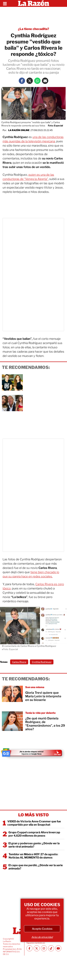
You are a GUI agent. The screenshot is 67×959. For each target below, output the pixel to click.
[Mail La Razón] (45, 81)
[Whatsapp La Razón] (37, 81)
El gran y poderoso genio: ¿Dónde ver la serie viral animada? (34, 845)
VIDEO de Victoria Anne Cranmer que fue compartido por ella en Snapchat (34, 823)
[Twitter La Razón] (29, 81)
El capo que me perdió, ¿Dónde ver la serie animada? (35, 867)
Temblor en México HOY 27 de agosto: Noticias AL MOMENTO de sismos (33, 856)
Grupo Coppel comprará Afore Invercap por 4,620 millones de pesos (34, 834)
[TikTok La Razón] (51, 948)
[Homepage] (33, 3)
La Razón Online (19, 130)
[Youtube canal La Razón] (58, 948)
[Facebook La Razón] (22, 81)
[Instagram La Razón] (44, 948)
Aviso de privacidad (42, 937)
